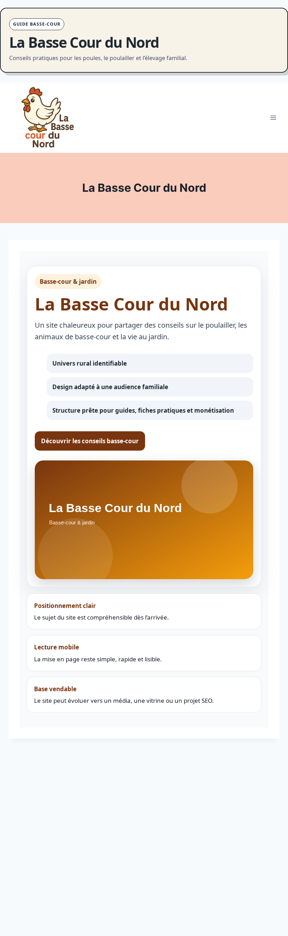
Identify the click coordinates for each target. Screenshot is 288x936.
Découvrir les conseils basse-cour (90, 441)
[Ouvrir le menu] (273, 117)
